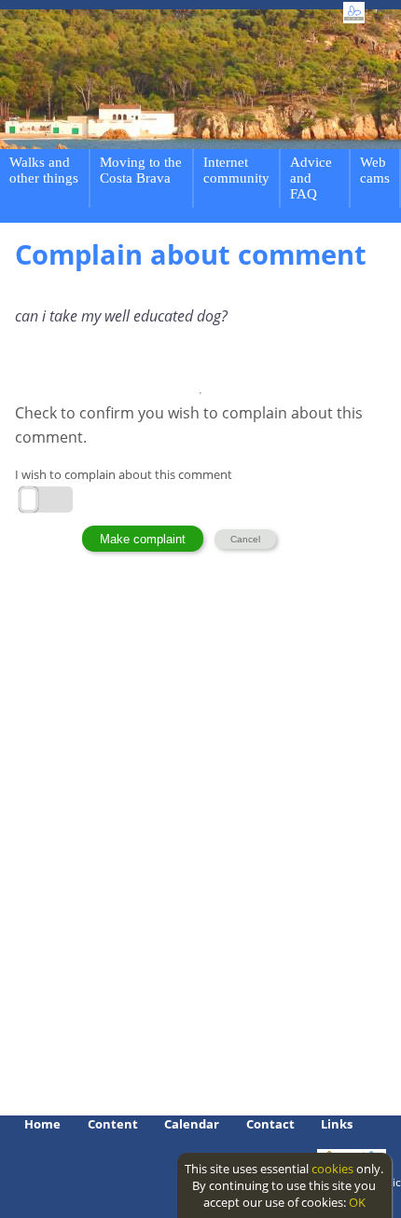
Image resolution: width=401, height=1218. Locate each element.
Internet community (236, 170)
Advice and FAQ (311, 178)
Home (42, 1123)
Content (113, 1123)
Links (337, 1123)
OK (357, 1202)
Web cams (375, 170)
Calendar (191, 1123)
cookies (332, 1168)
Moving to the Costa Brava (141, 170)
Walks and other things (43, 170)
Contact (270, 1123)
